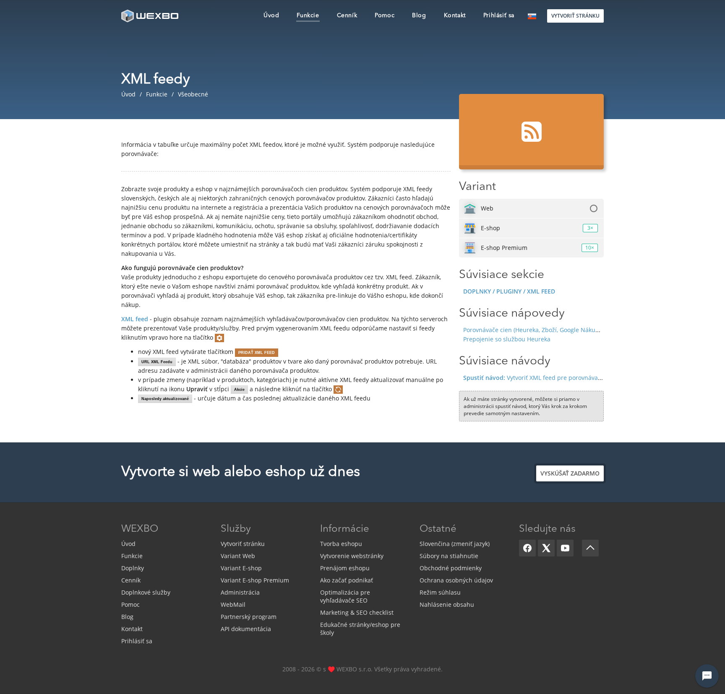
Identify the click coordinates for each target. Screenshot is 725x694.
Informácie (344, 529)
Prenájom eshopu (345, 568)
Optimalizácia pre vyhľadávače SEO (345, 596)
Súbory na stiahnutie (449, 556)
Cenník (131, 580)
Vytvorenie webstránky (351, 556)
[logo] (150, 15)
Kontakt (132, 629)
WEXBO (139, 529)
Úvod (128, 544)
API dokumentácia (246, 629)
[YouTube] (565, 548)
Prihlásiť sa (136, 641)
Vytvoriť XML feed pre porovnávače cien (540, 378)
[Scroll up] (590, 548)
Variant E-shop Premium (255, 580)
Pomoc (130, 604)
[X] (546, 548)
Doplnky (132, 568)
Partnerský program (248, 617)
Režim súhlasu (440, 592)
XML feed (134, 319)
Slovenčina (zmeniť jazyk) (455, 544)
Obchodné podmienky (451, 568)
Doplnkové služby (145, 592)
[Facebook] (527, 548)
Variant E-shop (241, 568)
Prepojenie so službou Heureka (506, 339)
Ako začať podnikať (346, 580)
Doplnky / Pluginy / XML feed (509, 291)
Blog (127, 617)
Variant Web (238, 556)
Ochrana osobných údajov (456, 580)
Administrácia (240, 592)
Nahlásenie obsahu (447, 604)
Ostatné (438, 529)
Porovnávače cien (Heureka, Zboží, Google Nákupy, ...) (537, 330)
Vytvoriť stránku (243, 544)
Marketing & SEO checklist (357, 612)
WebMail (233, 604)
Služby (236, 529)
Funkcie (132, 556)
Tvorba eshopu (341, 544)
